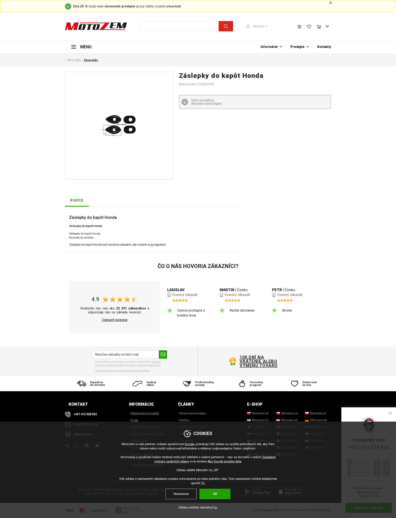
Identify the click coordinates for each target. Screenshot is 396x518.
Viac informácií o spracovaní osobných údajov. (122, 370)
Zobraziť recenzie (114, 320)
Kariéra (184, 420)
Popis (77, 200)
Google (189, 444)
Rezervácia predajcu (193, 413)
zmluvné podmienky (148, 365)
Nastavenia (181, 494)
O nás (134, 420)
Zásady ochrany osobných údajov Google (128, 363)
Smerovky (91, 60)
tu (215, 507)
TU (203, 483)
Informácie (269, 47)
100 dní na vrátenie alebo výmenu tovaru (259, 361)
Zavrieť (390, 413)
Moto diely (74, 60)
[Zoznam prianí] (309, 27)
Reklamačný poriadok (145, 413)
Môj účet (258, 26)
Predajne (297, 47)
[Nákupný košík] (321, 26)
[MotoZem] (96, 26)
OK (215, 494)
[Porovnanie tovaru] (299, 27)
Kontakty (324, 47)
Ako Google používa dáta (224, 461)
